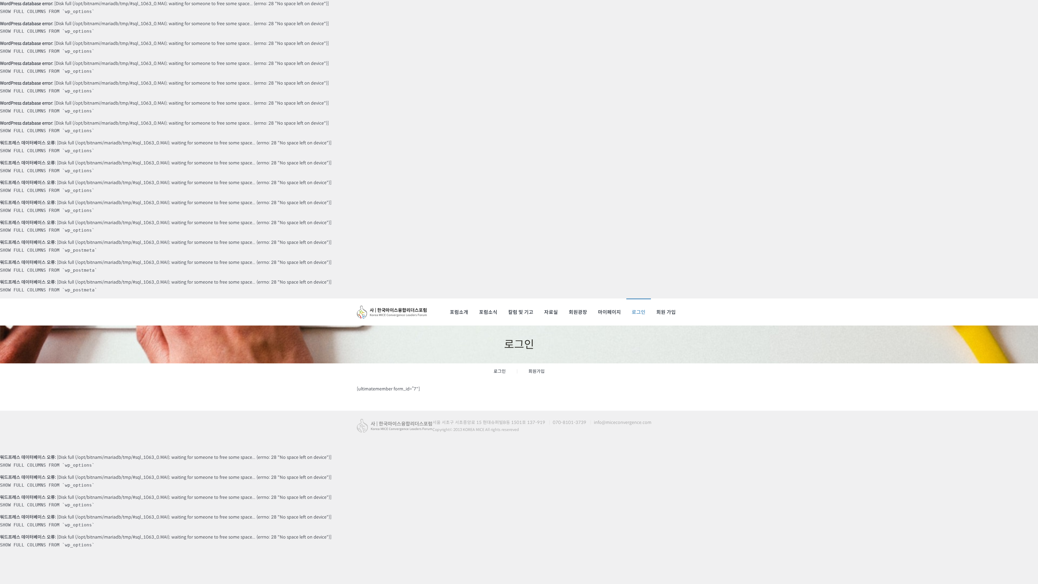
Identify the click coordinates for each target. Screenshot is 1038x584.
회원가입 (536, 371)
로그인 (500, 371)
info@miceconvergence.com (622, 422)
